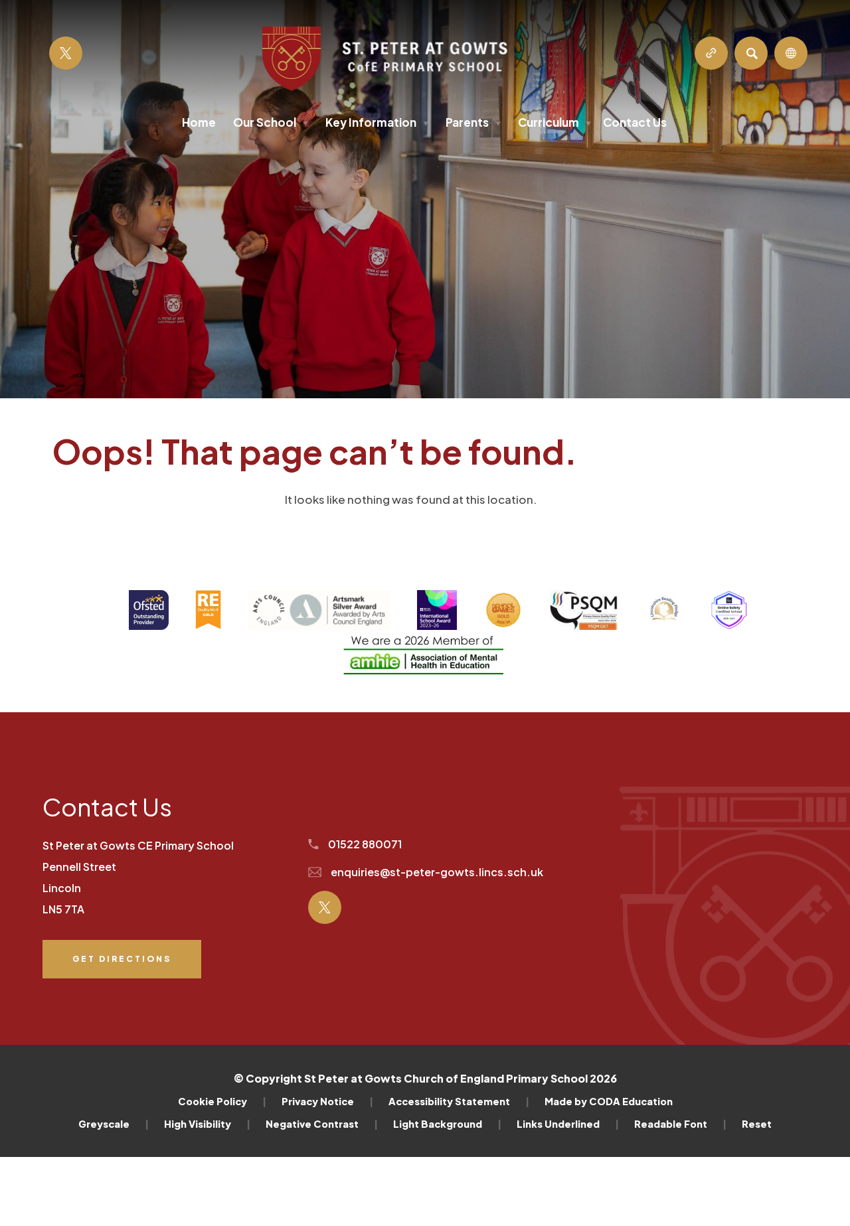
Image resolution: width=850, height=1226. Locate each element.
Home (199, 122)
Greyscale (113, 1124)
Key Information (376, 122)
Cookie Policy (222, 1101)
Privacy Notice (327, 1101)
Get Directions (121, 966)
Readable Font (680, 1124)
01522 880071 (364, 844)
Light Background (447, 1124)
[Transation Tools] (791, 53)
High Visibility (207, 1124)
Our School (270, 122)
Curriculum (554, 122)
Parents (473, 122)
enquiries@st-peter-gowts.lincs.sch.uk (436, 872)
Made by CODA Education (609, 1101)
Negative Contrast (322, 1124)
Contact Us (635, 122)
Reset (757, 1124)
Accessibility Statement (458, 1101)
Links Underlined (568, 1124)
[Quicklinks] (711, 53)
